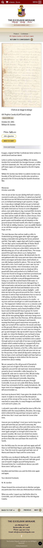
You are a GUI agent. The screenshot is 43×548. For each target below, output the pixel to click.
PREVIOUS (27, 510)
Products (16, 34)
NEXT (36, 510)
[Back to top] (40, 543)
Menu (35, 2)
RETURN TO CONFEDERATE (20, 40)
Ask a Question (9, 136)
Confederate (24, 34)
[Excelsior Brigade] (21, 11)
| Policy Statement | (21, 546)
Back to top (7, 510)
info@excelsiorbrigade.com (24, 532)
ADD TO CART (9, 141)
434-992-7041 (24, 530)
